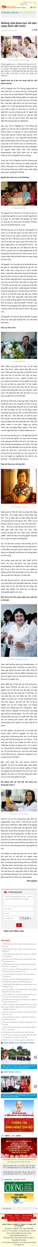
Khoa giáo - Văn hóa (23, 1220)
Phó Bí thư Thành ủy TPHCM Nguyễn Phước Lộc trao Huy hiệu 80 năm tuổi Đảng (19, 1095)
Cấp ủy (5, 1218)
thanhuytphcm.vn (16, 1242)
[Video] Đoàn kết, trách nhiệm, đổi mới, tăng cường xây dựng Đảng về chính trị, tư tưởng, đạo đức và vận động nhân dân (19, 1173)
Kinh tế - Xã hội (14, 1218)
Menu (34, 7)
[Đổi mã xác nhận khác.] (30, 918)
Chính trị (17, 1215)
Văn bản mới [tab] (8, 1179)
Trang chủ (9, 1215)
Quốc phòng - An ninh (28, 1218)
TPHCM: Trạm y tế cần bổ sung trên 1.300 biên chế (18, 1040)
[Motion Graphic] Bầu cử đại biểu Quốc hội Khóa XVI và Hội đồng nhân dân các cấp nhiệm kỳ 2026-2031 (19, 1167)
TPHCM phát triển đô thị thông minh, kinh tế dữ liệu (18, 1032)
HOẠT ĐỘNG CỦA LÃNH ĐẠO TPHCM (19, 1043)
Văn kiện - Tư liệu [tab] (19, 1179)
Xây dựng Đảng (27, 1215)
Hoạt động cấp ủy (12, 1072)
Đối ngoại (11, 1220)
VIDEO (7, 1136)
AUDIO (18, 1136)
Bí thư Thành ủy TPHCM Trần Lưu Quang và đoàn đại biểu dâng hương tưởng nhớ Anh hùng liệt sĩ (18, 1066)
